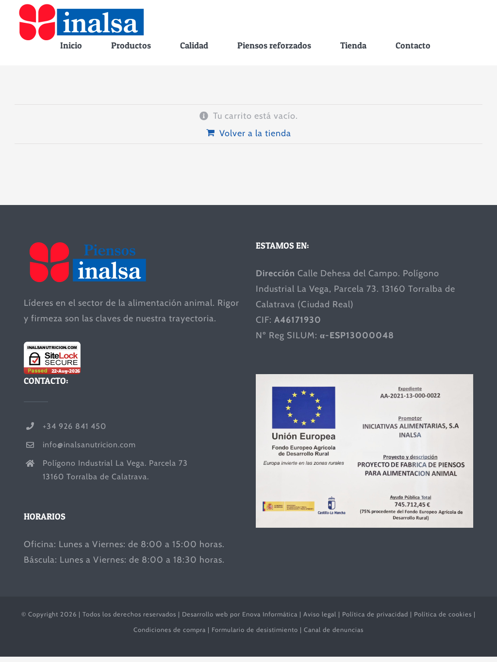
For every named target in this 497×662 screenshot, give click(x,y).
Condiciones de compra (169, 629)
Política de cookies (443, 614)
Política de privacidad (375, 614)
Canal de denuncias (334, 629)
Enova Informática (270, 614)
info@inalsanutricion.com (89, 444)
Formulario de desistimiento (255, 629)
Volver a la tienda (255, 133)
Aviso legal (319, 614)
